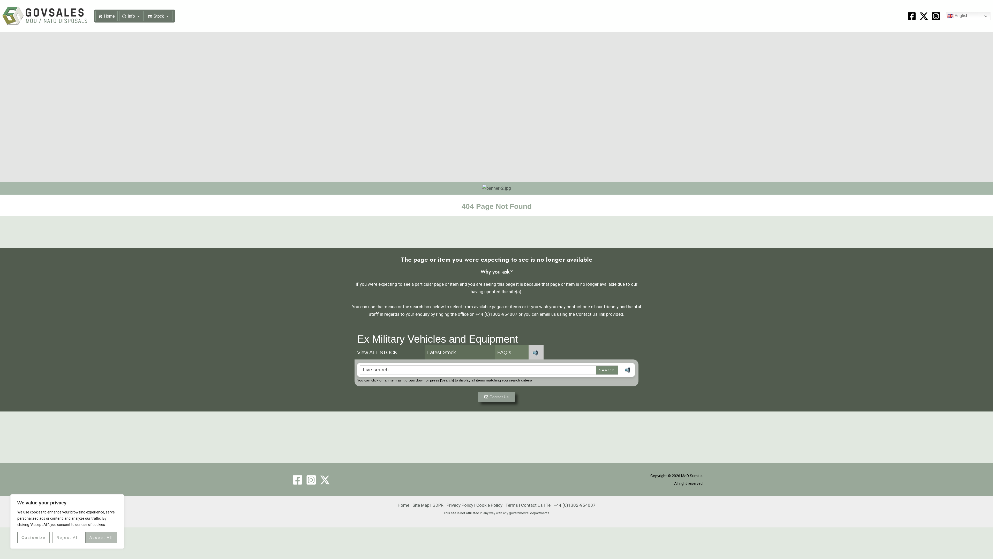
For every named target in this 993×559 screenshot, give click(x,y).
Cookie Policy (489, 505)
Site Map (420, 505)
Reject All (67, 537)
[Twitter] (325, 480)
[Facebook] (911, 16)
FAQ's (504, 352)
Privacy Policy (460, 505)
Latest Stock (441, 352)
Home (109, 16)
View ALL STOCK (377, 352)
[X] (923, 16)
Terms (512, 505)
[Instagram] (936, 16)
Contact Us (532, 505)
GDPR (437, 505)
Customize (33, 537)
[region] (67, 521)
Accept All (101, 537)
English (960, 16)
